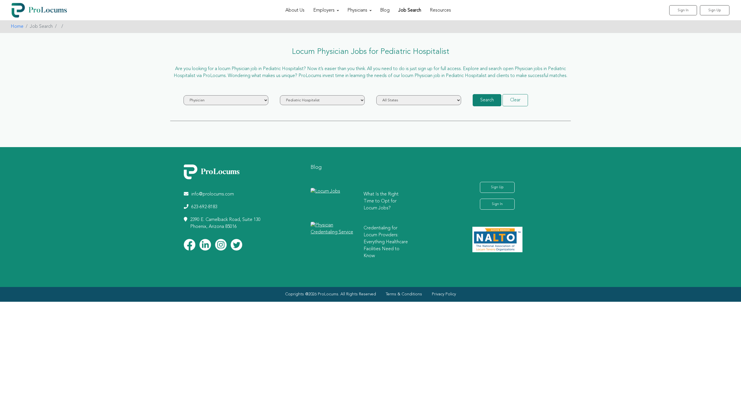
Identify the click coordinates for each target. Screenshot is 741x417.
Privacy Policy (444, 294)
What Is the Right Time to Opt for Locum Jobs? (381, 201)
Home (17, 26)
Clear (515, 100)
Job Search (409, 10)
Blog (385, 10)
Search (487, 100)
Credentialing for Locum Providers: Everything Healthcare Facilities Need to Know (386, 242)
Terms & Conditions (404, 294)
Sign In (683, 10)
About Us (295, 10)
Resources (440, 10)
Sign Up (714, 10)
